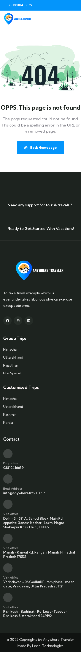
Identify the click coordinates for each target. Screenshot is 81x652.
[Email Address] (8, 479)
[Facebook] (7, 320)
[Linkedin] (28, 320)
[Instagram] (18, 320)
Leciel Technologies (48, 646)
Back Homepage (43, 148)
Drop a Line (11, 463)
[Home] (18, 19)
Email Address (12, 489)
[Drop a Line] (8, 453)
